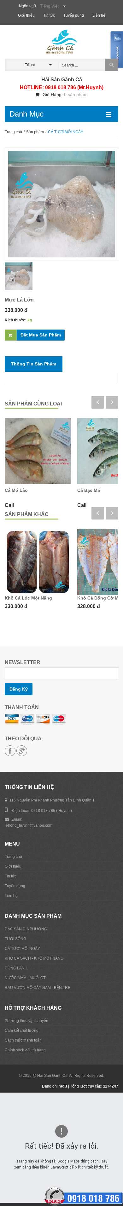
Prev (97, 402)
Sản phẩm (35, 132)
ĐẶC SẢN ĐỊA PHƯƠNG (26, 929)
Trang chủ (14, 132)
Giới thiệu (27, 15)
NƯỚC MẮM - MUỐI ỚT (25, 978)
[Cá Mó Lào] (38, 451)
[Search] (111, 65)
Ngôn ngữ (27, 6)
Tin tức (49, 15)
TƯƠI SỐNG (15, 939)
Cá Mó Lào (16, 490)
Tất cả (30, 65)
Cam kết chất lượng (21, 1030)
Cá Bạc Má (88, 490)
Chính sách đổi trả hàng (25, 1050)
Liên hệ (98, 15)
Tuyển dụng (74, 15)
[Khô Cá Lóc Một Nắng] (38, 562)
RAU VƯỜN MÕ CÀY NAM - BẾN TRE (37, 987)
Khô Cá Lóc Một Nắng (28, 597)
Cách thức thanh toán (23, 1040)
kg (29, 320)
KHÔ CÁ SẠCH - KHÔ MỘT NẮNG (34, 958)
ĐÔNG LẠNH (16, 968)
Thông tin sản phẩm (33, 363)
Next (112, 402)
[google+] (21, 750)
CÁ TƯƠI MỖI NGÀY (22, 948)
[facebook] (10, 750)
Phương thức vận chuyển (26, 1021)
